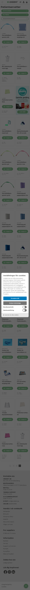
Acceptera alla (15, 298)
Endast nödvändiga (15, 303)
